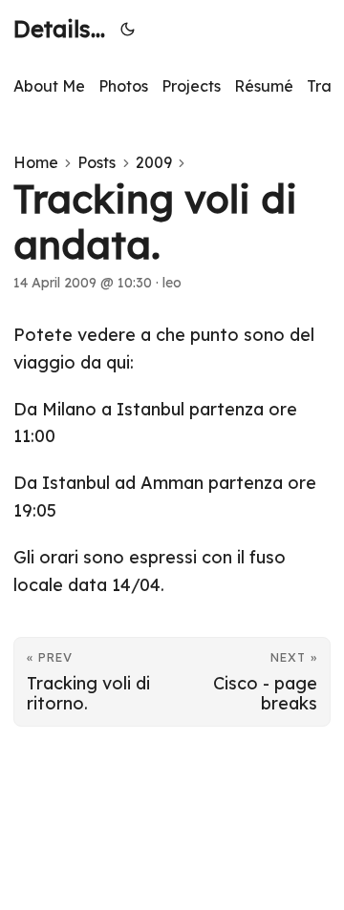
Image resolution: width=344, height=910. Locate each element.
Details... (59, 28)
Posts (96, 162)
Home (35, 162)
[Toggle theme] (128, 28)
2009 (154, 162)
